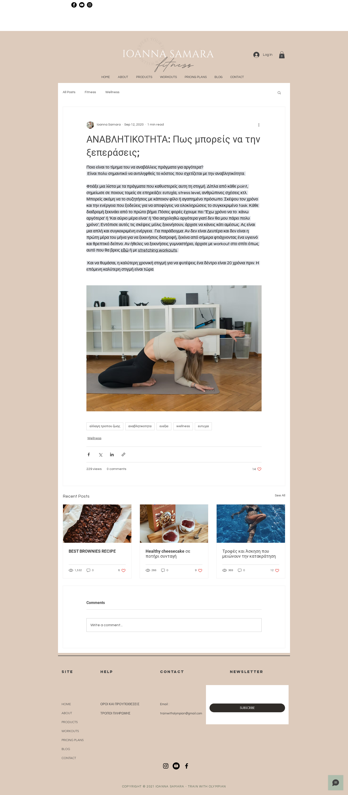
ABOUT (67, 713)
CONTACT (69, 758)
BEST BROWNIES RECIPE (92, 551)
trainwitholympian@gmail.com (181, 713)
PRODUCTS (70, 722)
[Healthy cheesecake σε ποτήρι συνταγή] (174, 523)
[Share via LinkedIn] (112, 454)
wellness (183, 426)
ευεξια (164, 426)
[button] (282, 54)
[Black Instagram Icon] (165, 765)
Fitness (90, 92)
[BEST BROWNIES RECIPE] (97, 523)
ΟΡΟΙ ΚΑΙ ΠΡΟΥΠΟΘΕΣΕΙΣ (119, 704)
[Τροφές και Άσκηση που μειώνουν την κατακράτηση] (251, 523)
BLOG (66, 749)
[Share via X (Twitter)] (100, 454)
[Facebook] (74, 5)
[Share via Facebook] (88, 454)
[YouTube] (82, 5)
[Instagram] (89, 5)
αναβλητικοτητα (140, 426)
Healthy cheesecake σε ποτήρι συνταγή (168, 554)
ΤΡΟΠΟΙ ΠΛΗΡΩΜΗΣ (115, 713)
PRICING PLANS (73, 740)
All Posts (69, 92)
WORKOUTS (70, 731)
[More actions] (259, 125)
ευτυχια (203, 426)
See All (280, 495)
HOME (66, 704)
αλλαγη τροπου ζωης (104, 426)
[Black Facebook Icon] (186, 765)
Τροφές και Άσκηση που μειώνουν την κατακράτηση (249, 554)
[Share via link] (123, 454)
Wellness (112, 92)
